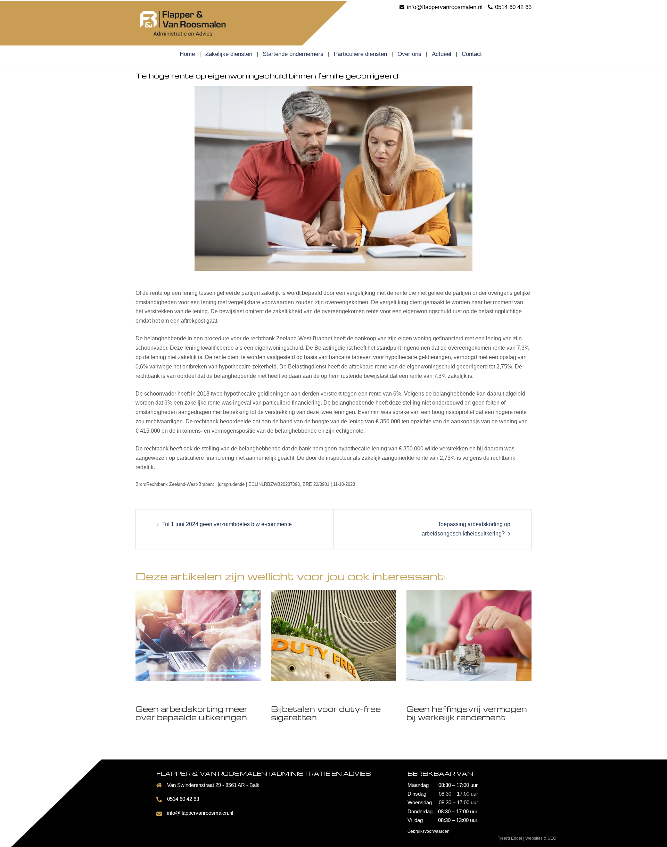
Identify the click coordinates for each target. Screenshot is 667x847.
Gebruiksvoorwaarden (428, 831)
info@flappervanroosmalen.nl (200, 813)
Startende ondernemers (293, 54)
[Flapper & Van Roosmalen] (198, 22)
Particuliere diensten (360, 54)
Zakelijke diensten (228, 54)
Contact (472, 54)
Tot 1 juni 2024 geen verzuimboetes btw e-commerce (227, 524)
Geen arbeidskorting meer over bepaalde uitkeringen (191, 713)
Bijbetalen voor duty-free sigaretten (326, 713)
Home (187, 54)
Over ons (409, 54)
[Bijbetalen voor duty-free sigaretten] (333, 635)
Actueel (441, 54)
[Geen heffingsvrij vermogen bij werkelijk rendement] (469, 635)
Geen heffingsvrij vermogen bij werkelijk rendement (466, 713)
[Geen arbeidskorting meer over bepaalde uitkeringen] (198, 635)
